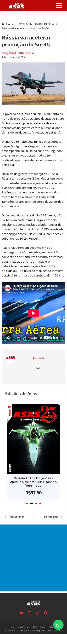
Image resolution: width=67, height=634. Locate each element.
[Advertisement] (33, 558)
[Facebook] (45, 613)
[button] (47, 5)
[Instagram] (29, 613)
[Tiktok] (37, 613)
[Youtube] (21, 613)
